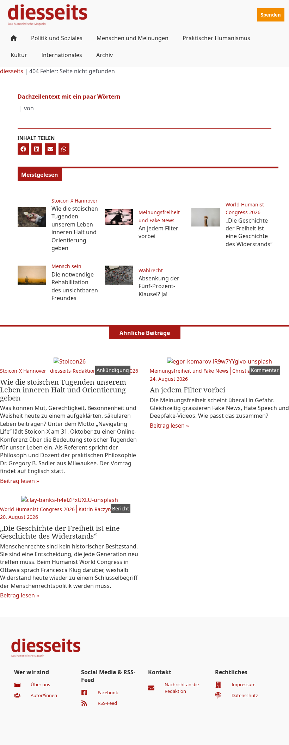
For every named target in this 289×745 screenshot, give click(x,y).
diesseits (11, 71)
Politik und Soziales (56, 38)
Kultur (19, 55)
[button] (23, 149)
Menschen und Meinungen (132, 38)
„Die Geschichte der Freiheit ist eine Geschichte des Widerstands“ (249, 232)
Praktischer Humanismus (216, 38)
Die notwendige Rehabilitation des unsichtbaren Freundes (74, 286)
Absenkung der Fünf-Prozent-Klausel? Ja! (159, 286)
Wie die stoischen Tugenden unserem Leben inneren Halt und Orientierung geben (74, 228)
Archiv (104, 55)
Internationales (61, 55)
